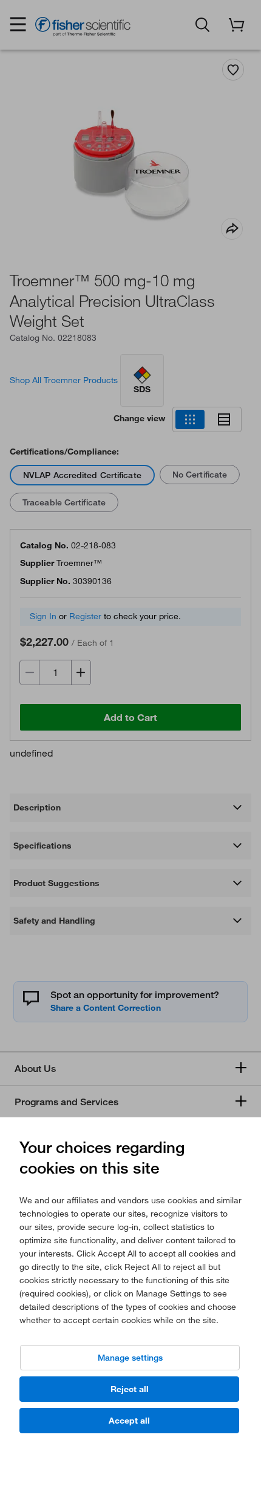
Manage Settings (130, 1357)
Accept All (129, 1420)
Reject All (129, 1389)
